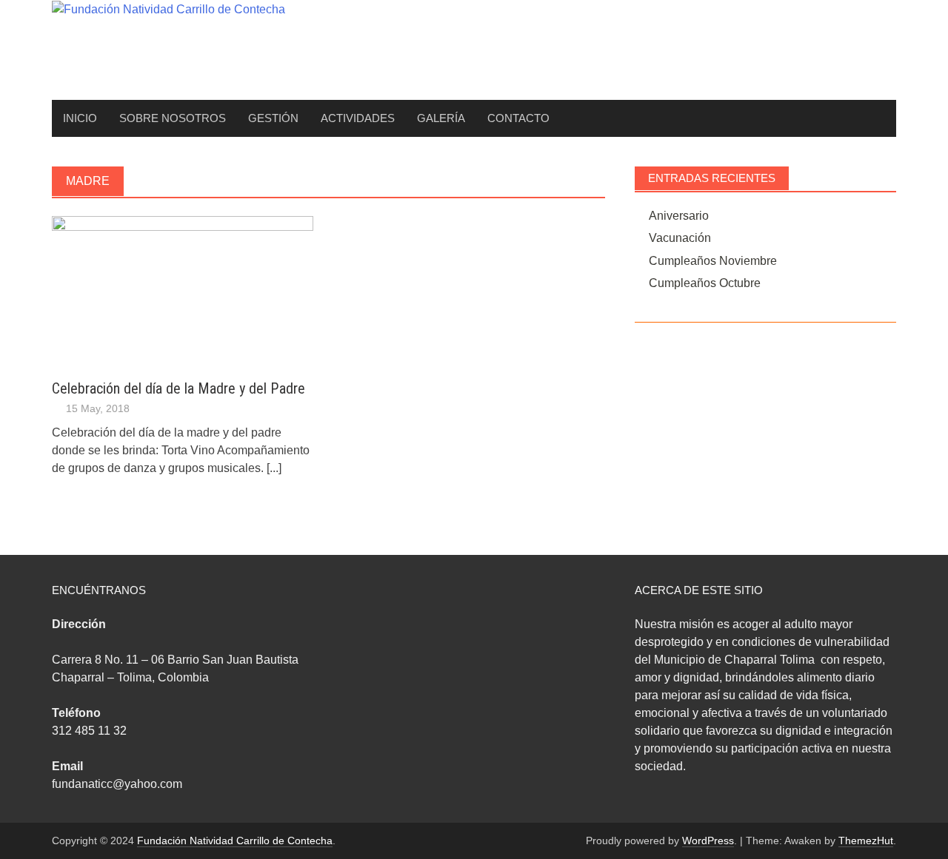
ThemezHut (865, 840)
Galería (441, 118)
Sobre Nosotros (172, 118)
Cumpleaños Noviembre (713, 261)
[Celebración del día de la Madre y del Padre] (182, 289)
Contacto (518, 118)
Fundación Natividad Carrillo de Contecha (235, 840)
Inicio (80, 118)
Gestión (273, 118)
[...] (274, 468)
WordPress (708, 840)
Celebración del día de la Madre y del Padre (178, 388)
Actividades (358, 118)
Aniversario (679, 215)
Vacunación (680, 238)
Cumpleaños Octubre (705, 283)
